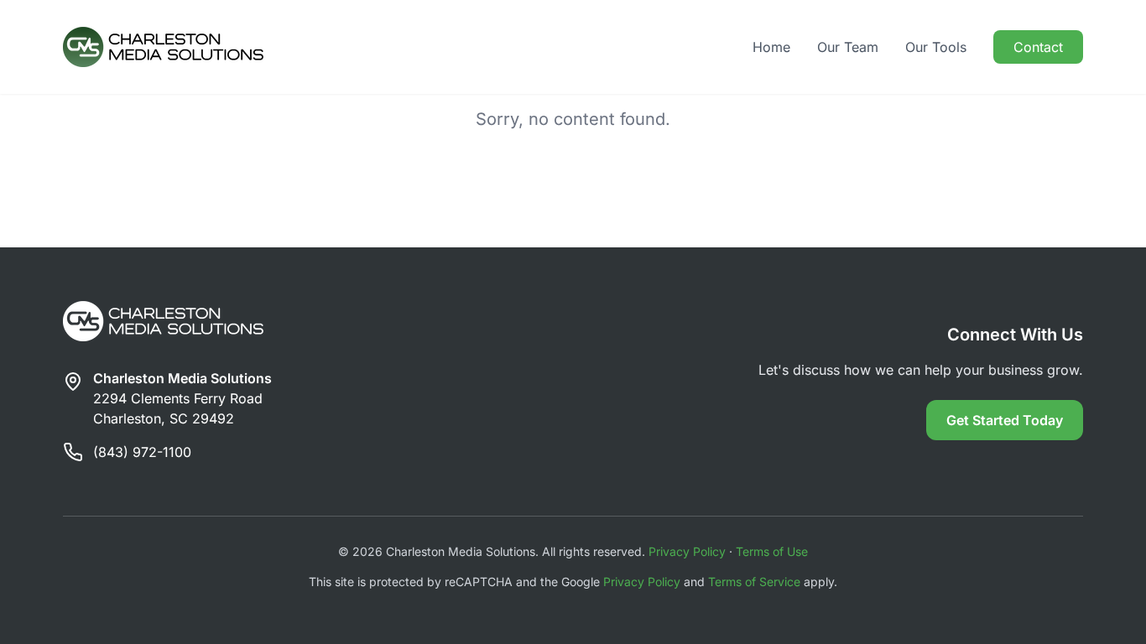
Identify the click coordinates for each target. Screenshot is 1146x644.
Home (771, 47)
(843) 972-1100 (142, 452)
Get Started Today (1004, 420)
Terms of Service (754, 581)
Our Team (847, 47)
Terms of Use (772, 551)
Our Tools (935, 47)
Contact (1038, 47)
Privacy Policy (687, 551)
